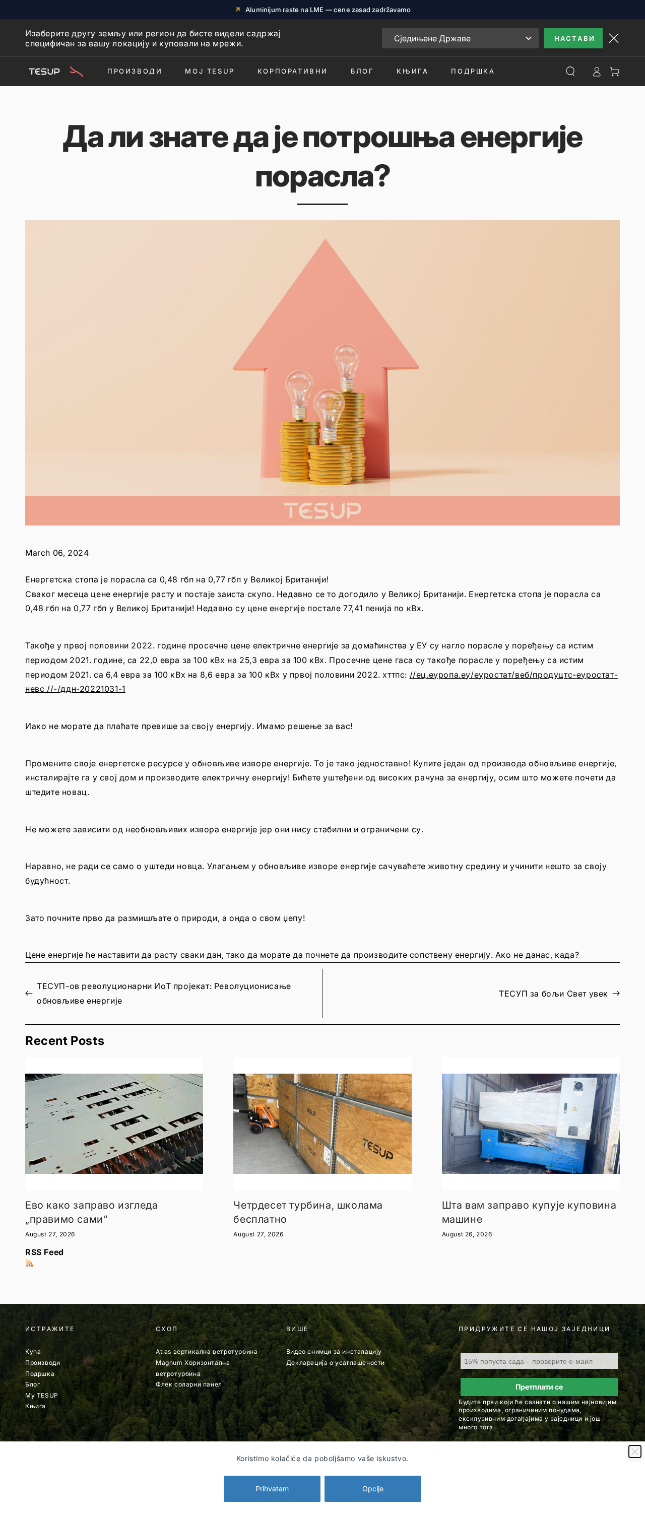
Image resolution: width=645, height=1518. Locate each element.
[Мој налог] (597, 71)
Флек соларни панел (189, 1384)
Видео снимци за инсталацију (334, 1351)
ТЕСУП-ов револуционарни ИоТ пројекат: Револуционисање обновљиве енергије (164, 993)
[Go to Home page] (54, 71)
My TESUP (41, 1395)
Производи (134, 71)
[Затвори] (635, 1451)
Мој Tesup (209, 71)
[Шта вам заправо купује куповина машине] (531, 1124)
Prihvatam (272, 1488)
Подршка (473, 71)
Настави (575, 38)
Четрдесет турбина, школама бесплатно (308, 1212)
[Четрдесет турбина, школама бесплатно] (322, 1124)
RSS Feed (44, 1252)
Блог (362, 71)
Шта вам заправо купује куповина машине (529, 1212)
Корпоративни (292, 71)
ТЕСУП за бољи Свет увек (553, 993)
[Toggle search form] (570, 71)
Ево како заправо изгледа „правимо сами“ (91, 1212)
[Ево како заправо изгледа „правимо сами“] (114, 1124)
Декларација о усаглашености (335, 1362)
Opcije (372, 1488)
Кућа (33, 1351)
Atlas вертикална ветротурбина (206, 1351)
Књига (35, 1406)
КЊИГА (412, 71)
